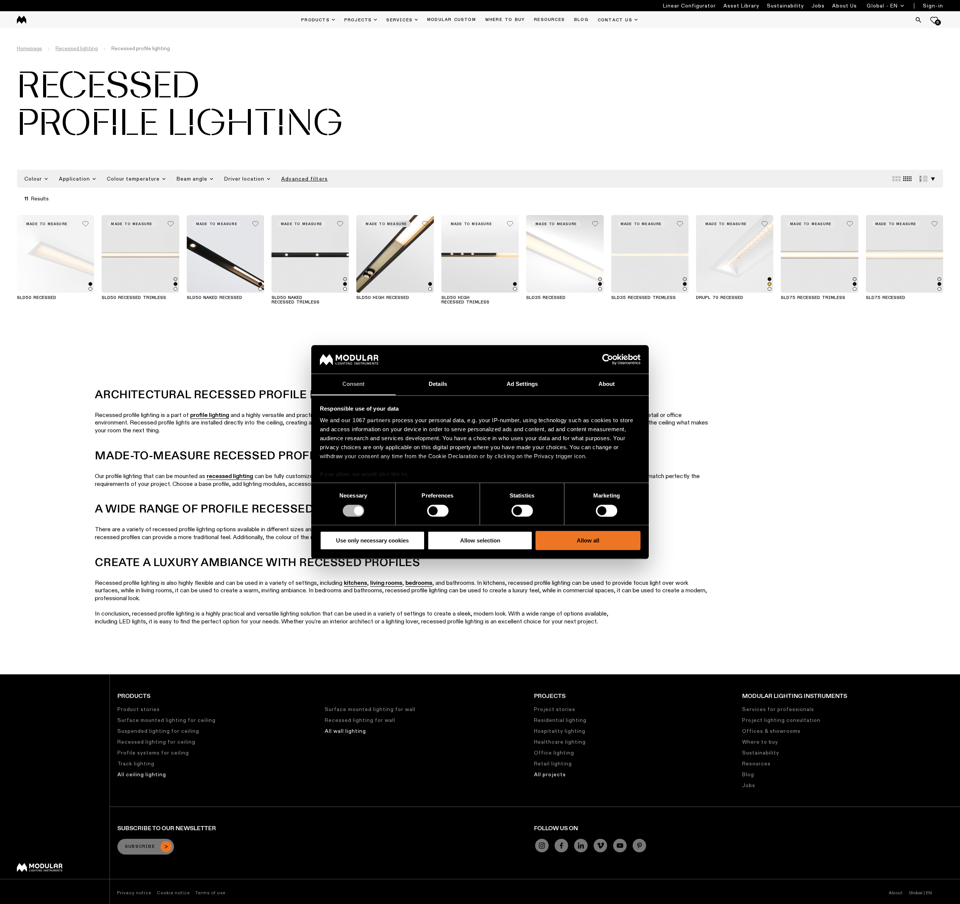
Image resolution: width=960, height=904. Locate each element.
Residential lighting (560, 720)
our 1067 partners (366, 420)
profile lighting (209, 414)
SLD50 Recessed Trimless (134, 298)
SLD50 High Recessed (382, 298)
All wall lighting (345, 731)
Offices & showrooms (771, 731)
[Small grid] (907, 178)
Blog (748, 774)
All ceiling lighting (141, 774)
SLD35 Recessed (546, 298)
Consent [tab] (353, 384)
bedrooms (418, 582)
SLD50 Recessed (36, 298)
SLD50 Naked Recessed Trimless (296, 300)
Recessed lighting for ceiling (156, 741)
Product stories (138, 709)
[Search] (918, 20)
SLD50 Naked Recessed (214, 298)
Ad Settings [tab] (522, 384)
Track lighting (135, 763)
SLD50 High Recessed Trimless (465, 300)
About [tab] (606, 384)
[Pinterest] (639, 845)
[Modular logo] (39, 870)
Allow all (588, 540)
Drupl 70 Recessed (719, 298)
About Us (844, 5)
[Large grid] (896, 178)
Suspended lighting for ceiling (158, 731)
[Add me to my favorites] (85, 222)
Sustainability (785, 5)
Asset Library (741, 5)
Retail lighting (553, 763)
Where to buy (760, 741)
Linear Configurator (689, 5)
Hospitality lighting (559, 731)
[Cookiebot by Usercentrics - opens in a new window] (607, 359)
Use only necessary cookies (372, 540)
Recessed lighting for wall (360, 720)
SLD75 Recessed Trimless (813, 298)
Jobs (818, 5)
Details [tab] (438, 384)
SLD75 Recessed (885, 298)
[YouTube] (620, 845)
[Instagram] (542, 845)
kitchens (355, 582)
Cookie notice (173, 892)
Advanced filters (304, 178)
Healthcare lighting (560, 741)
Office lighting (554, 752)
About (896, 892)
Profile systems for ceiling (153, 752)
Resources (756, 763)
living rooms (386, 582)
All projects (550, 774)
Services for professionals (778, 709)
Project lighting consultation (781, 720)
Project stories (554, 709)
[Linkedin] (581, 845)
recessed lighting (230, 476)
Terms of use (210, 892)
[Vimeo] (600, 845)
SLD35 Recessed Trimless (643, 298)
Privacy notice (134, 892)
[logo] (21, 20)
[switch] (437, 511)
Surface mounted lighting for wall (370, 709)
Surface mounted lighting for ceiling (166, 720)
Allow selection (480, 540)
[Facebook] (561, 845)
